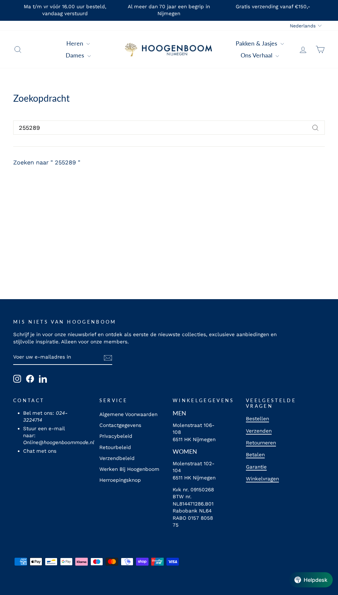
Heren (75, 43)
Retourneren (261, 443)
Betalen (255, 455)
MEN (179, 413)
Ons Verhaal (257, 55)
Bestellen (257, 419)
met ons (46, 451)
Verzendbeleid (117, 458)
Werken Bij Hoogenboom (129, 469)
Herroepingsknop (120, 480)
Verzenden (259, 431)
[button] (311, 580)
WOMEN (185, 451)
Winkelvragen (262, 479)
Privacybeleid (115, 436)
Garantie (256, 467)
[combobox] (169, 128)
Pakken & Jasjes (257, 43)
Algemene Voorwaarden (128, 414)
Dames (76, 55)
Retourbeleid (115, 447)
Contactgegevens (120, 425)
